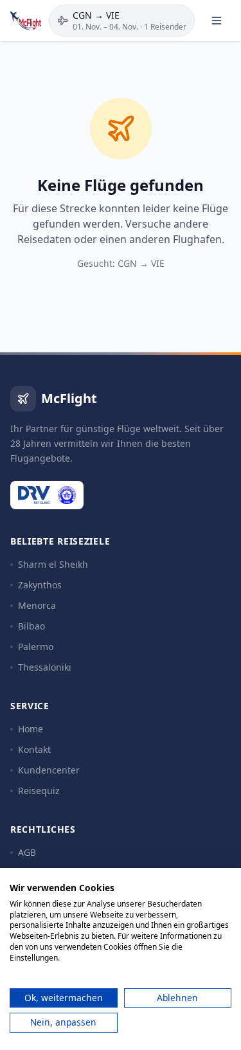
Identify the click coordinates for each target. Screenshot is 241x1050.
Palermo (35, 646)
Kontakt (34, 749)
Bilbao (31, 626)
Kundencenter (49, 770)
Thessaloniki (44, 667)
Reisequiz (39, 790)
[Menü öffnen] (216, 20)
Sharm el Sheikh (53, 564)
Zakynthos (40, 585)
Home (30, 729)
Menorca (37, 605)
